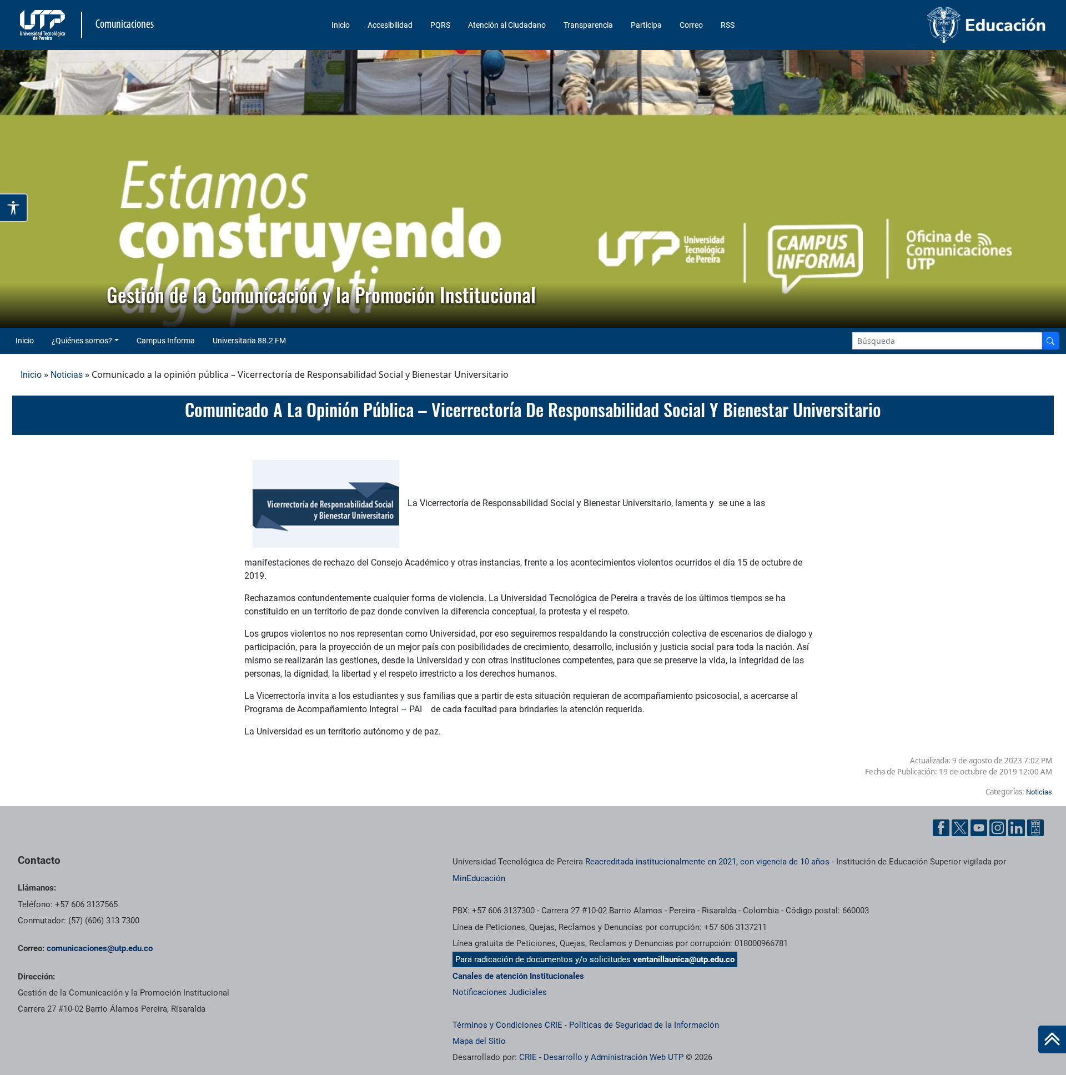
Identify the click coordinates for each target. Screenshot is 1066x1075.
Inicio (340, 25)
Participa (646, 25)
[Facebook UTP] (941, 827)
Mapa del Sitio (479, 1041)
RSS (728, 25)
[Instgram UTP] (997, 827)
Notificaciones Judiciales (499, 992)
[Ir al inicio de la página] (1052, 1039)
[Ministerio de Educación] (928, 25)
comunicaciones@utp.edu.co (100, 948)
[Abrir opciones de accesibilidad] (14, 207)
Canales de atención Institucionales (518, 976)
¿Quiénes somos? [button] (82, 340)
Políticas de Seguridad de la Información (644, 1025)
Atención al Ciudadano (507, 25)
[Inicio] (1052, 1039)
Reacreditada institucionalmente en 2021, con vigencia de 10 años (707, 862)
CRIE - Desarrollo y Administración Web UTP (601, 1057)
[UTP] (44, 25)
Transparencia (588, 25)
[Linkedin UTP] (1016, 827)
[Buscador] (1050, 340)
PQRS (440, 25)
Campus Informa (166, 340)
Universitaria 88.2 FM (249, 340)
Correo (691, 25)
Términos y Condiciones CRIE (507, 1025)
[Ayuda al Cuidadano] (1035, 827)
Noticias (67, 374)
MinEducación (478, 878)
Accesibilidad (390, 25)
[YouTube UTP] (979, 827)
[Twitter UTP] (960, 827)
